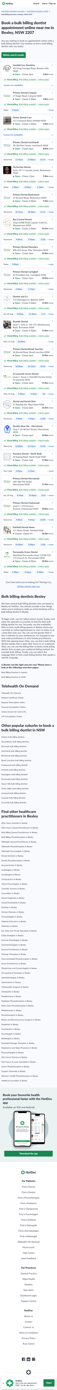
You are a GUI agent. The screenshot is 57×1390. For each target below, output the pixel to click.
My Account (28, 1247)
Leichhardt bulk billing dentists (14, 751)
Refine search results (13, 55)
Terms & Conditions (28, 1333)
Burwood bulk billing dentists (13, 746)
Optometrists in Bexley (11, 982)
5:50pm (15, 187)
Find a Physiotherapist (28, 1198)
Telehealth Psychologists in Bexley (15, 851)
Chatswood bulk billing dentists (14, 765)
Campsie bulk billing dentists (13, 798)
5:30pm (15, 572)
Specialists (28, 1290)
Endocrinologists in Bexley (12, 936)
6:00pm (27, 187)
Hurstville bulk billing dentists (13, 803)
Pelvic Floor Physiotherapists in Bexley (17, 1006)
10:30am (31, 212)
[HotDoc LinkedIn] (28, 1359)
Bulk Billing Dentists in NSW (37, 11)
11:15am (44, 212)
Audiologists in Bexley (10, 870)
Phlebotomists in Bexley (11, 1011)
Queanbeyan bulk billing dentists (15, 742)
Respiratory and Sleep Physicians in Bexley (19, 1048)
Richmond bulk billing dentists (14, 756)
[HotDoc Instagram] (33, 1359)
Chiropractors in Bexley (11, 879)
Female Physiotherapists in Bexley (15, 861)
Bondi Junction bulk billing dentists (16, 761)
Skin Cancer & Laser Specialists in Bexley (18, 1062)
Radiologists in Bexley (10, 1039)
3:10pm (44, 240)
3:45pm (19, 471)
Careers (28, 1322)
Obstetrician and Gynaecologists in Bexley (19, 968)
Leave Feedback (28, 1258)
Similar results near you (28, 586)
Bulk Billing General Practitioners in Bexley (19, 833)
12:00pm (31, 160)
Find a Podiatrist (28, 1203)
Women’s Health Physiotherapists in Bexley (19, 1076)
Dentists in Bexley (9, 907)
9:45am (34, 394)
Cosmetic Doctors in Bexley (13, 889)
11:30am (32, 314)
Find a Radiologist (28, 1236)
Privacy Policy (28, 1338)
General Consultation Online (13, 707)
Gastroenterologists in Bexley (13, 945)
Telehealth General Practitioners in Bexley (19, 842)
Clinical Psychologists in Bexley (14, 884)
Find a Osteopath (28, 1225)
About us (28, 1316)
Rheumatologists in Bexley (12, 1053)
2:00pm (19, 289)
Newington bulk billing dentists (14, 775)
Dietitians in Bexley (9, 926)
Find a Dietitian (28, 1220)
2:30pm (44, 545)
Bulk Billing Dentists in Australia (13, 11)
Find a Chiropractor (28, 1209)
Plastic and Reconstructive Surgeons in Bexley (21, 1020)
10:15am (19, 212)
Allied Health (28, 1279)
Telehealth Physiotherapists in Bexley (16, 847)
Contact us (28, 1327)
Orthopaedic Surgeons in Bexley (15, 987)
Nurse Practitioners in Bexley (13, 964)
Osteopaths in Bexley (10, 992)
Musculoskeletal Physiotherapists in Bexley (19, 959)
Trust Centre (29, 1344)
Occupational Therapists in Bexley (15, 973)
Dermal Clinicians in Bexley (12, 912)
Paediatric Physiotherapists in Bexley (16, 1001)
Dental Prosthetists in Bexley (13, 903)
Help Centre (28, 1253)
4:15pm (31, 471)
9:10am (20, 496)
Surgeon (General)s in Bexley (13, 1071)
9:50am (31, 419)
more (51, 110)
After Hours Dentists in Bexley (14, 823)
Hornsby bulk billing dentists (13, 770)
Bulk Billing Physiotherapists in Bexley (17, 837)
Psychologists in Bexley (11, 1034)
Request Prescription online (13, 703)
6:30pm (40, 572)
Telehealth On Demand (11, 693)
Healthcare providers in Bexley (14, 1081)
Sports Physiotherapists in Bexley (15, 1067)
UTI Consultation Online (11, 717)
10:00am (21, 342)
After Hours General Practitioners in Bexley (19, 828)
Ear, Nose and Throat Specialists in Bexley (19, 931)
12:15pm (44, 160)
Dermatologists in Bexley (11, 917)
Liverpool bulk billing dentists (13, 793)
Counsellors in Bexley (10, 893)
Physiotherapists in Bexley (12, 1015)
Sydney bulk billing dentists (12, 737)
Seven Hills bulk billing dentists (14, 784)
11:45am (19, 160)
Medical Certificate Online (12, 698)
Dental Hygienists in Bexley (12, 898)
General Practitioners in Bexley (14, 950)
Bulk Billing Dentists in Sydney (14, 673)
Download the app (29, 1154)
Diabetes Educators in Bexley (13, 922)
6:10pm (40, 187)
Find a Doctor (28, 1187)
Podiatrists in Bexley (9, 1025)
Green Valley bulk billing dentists (15, 789)
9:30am (31, 240)
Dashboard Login (28, 1296)
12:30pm (44, 446)
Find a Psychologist (28, 1214)
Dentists (28, 1285)
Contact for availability (13, 85)
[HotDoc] (7, 3)
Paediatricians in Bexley (11, 996)
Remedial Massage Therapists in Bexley (17, 1043)
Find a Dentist (28, 1192)
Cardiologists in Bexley (10, 875)
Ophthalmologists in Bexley (12, 978)
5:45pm (15, 110)
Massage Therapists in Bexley (13, 954)
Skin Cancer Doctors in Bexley (14, 1057)
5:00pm (15, 264)
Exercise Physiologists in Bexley (14, 940)
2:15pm (31, 289)
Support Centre (28, 1301)
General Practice (28, 1274)
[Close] (3, 1383)
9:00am (19, 240)
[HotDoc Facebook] (23, 1359)
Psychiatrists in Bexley (10, 1029)
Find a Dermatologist (28, 1231)
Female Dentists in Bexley (12, 856)
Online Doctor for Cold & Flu (13, 712)
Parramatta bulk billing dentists (14, 779)
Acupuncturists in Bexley (11, 865)
